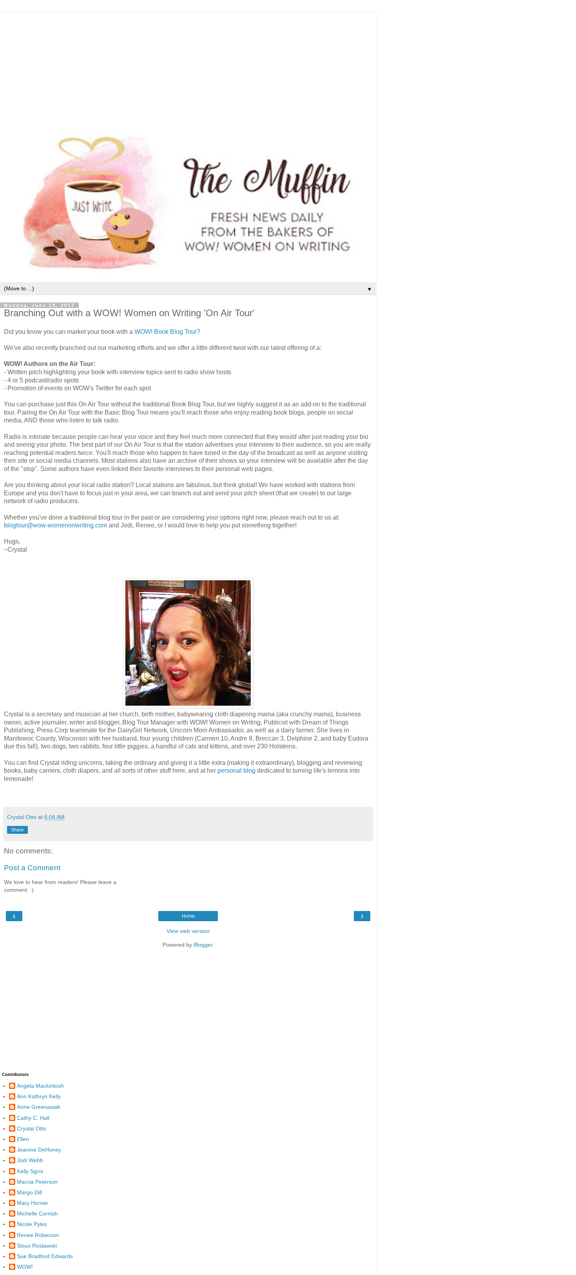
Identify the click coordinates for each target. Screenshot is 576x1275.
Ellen (23, 1139)
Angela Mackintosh (40, 1086)
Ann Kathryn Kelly (39, 1096)
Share (17, 830)
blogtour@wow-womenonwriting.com (55, 525)
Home (188, 916)
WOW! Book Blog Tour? (167, 331)
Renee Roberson (38, 1235)
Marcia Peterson (37, 1182)
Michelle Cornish (37, 1213)
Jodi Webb (30, 1160)
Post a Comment (32, 868)
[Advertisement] (188, 66)
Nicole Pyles (32, 1224)
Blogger (203, 945)
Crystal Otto (31, 1128)
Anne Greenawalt (38, 1107)
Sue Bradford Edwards (45, 1256)
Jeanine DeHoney (39, 1149)
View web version (188, 931)
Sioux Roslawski (37, 1245)
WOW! (25, 1267)
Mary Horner (32, 1203)
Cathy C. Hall (33, 1118)
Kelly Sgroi (30, 1171)
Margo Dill (29, 1192)
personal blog (236, 770)
